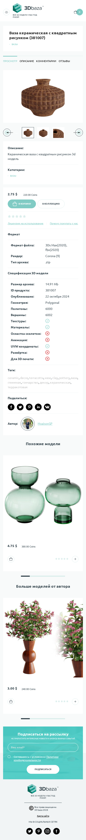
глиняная (14, 382)
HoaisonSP (45, 423)
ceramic (13, 378)
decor (24, 378)
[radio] (9, 216)
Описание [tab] (27, 61)
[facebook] (11, 407)
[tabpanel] (43, 252)
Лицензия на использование (25, 223)
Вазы (15, 44)
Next (69, 132)
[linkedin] (38, 407)
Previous (17, 132)
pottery (64, 378)
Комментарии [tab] (46, 61)
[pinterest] (29, 407)
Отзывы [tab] (64, 61)
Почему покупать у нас (64, 223)
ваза (74, 378)
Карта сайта (43, 816)
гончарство (30, 382)
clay (55, 378)
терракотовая (18, 387)
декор (44, 382)
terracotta (36, 378)
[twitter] (20, 407)
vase (48, 378)
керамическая (60, 382)
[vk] (47, 407)
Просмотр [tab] (10, 61)
